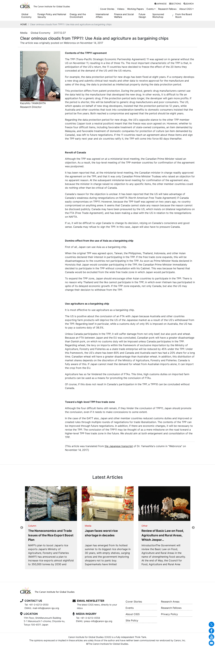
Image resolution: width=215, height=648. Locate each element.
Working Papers (135, 9)
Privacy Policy (169, 614)
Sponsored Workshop (158, 15)
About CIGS (133, 614)
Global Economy (26, 15)
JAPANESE (161, 4)
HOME (23, 24)
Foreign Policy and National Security (51, 15)
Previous (21, 527)
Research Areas (170, 601)
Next (193, 527)
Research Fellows (167, 9)
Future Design (142, 15)
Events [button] (150, 9)
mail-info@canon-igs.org (46, 608)
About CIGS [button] (185, 9)
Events (130, 607)
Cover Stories (107, 9)
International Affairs (102, 15)
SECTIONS (176, 4)
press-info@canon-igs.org (98, 621)
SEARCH (190, 4)
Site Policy (132, 620)
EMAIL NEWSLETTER (90, 600)
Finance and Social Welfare (124, 15)
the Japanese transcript (119, 446)
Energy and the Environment (78, 15)
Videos (120, 9)
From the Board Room (183, 15)
